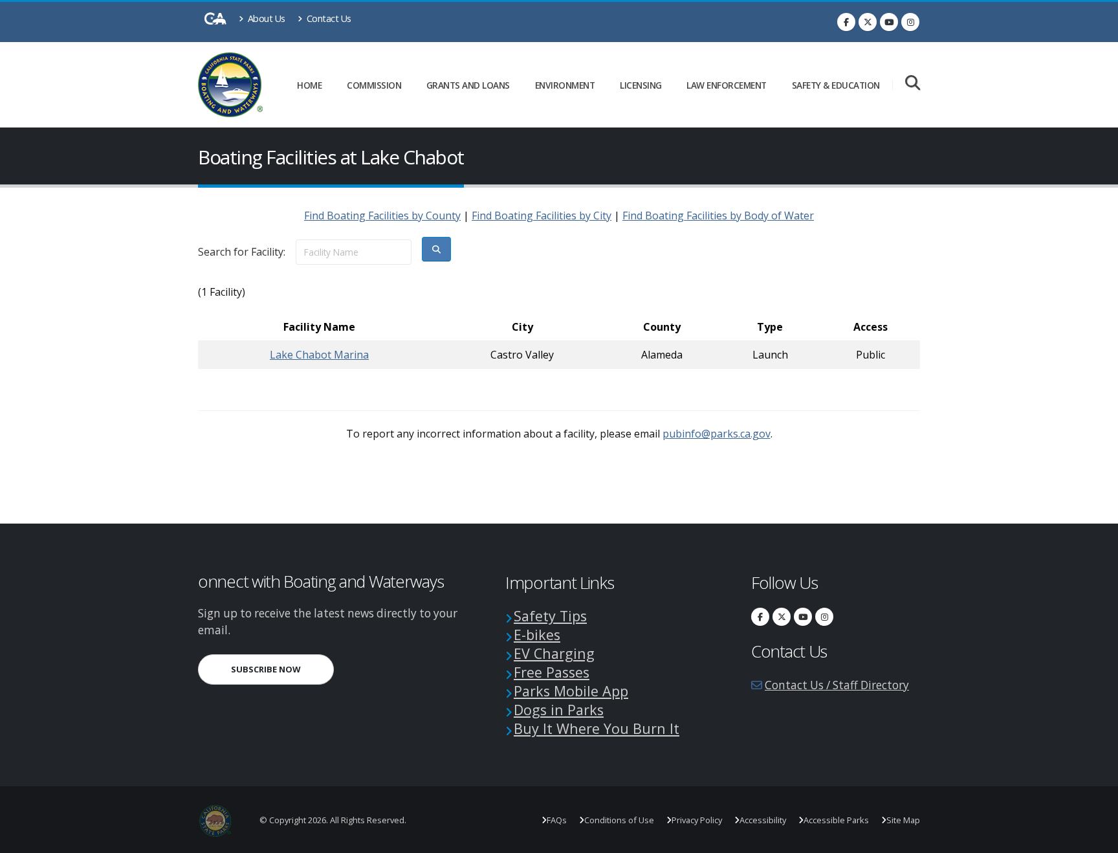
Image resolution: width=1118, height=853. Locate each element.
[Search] (912, 83)
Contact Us (327, 18)
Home (309, 85)
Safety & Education (836, 85)
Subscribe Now (282, 669)
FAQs (557, 820)
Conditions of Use (619, 820)
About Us (265, 18)
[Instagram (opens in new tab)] (910, 22)
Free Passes (551, 672)
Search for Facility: (241, 252)
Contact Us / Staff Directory (837, 685)
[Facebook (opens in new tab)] (846, 22)
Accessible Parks (836, 820)
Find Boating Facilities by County (382, 215)
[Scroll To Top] (1095, 838)
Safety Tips (550, 615)
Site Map (903, 820)
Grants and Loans (468, 85)
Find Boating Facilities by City (541, 215)
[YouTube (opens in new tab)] (889, 22)
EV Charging (554, 653)
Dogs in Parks (559, 709)
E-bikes (537, 634)
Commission (374, 85)
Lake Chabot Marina (319, 355)
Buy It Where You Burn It (596, 728)
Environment (565, 85)
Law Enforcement (726, 85)
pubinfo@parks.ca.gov (717, 433)
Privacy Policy (697, 820)
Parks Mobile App (571, 690)
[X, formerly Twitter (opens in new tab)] (868, 22)
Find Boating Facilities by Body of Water (718, 215)
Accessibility (763, 820)
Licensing (641, 85)
